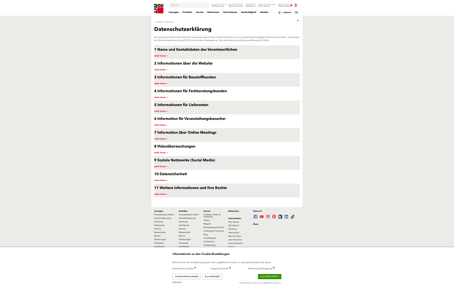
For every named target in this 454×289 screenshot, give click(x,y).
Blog (206, 234)
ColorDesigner (210, 238)
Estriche (157, 228)
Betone (157, 236)
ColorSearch (209, 241)
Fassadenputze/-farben (164, 214)
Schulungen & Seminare (214, 231)
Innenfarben (159, 246)
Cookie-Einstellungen (186, 276)
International (233, 232)
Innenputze (159, 243)
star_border (297, 20)
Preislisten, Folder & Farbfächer (212, 215)
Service (207, 211)
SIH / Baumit (233, 225)
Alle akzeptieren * (269, 276)
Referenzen (233, 211)
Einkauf (231, 246)
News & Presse (234, 236)
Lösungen (158, 211)
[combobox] (189, 5)
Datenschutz (177, 282)
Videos (207, 220)
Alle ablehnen (212, 276)
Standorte (232, 229)
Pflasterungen (160, 239)
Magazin (207, 224)
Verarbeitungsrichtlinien (214, 227)
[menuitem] (219, 5)
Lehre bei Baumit (235, 243)
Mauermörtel (159, 232)
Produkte (183, 211)
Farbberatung (209, 245)
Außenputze (159, 225)
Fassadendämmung (162, 218)
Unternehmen (234, 218)
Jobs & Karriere (235, 239)
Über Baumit (233, 222)
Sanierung (158, 221)
